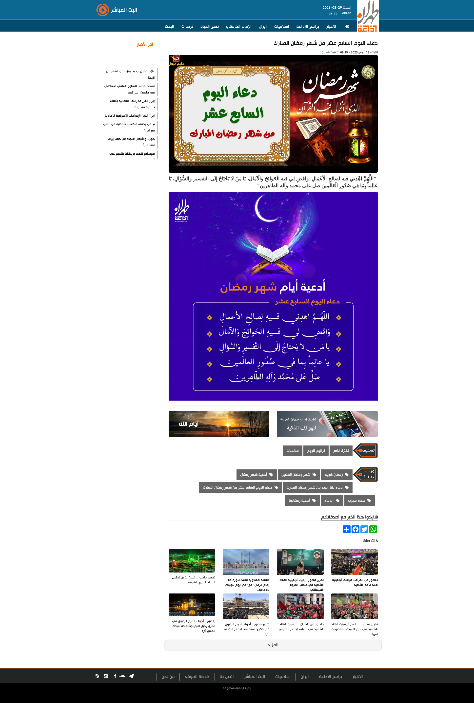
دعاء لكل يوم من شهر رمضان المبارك (315, 487)
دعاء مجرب (356, 501)
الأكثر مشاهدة (140, 56)
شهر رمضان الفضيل (295, 475)
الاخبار (331, 26)
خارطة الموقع (197, 676)
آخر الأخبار (145, 44)
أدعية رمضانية (299, 501)
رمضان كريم (334, 475)
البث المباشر (254, 676)
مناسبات (293, 451)
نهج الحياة (209, 26)
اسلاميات (281, 26)
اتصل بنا (227, 676)
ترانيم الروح (316, 451)
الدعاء (329, 501)
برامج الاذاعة (307, 26)
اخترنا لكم (341, 451)
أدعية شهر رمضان (253, 475)
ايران (263, 26)
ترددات (187, 26)
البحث (169, 26)
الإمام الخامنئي (239, 26)
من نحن (168, 676)
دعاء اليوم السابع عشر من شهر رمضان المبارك (326, 43)
